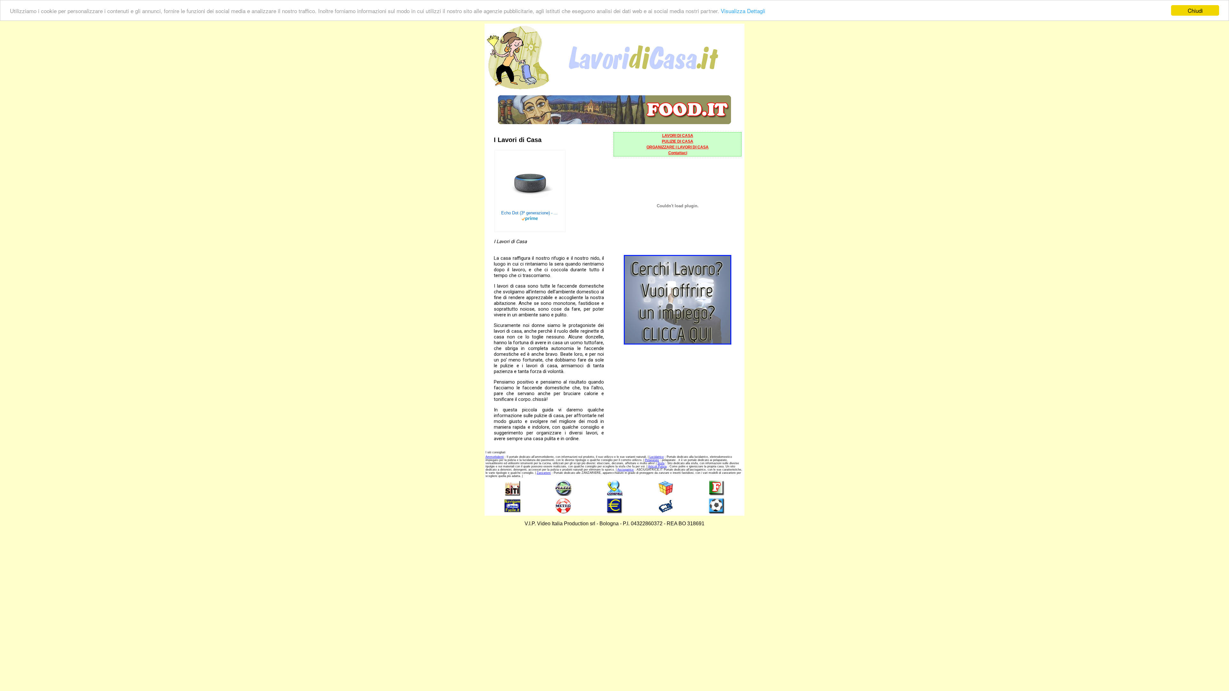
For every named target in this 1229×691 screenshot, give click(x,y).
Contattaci (677, 153)
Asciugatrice (625, 469)
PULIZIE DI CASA (677, 141)
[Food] (614, 122)
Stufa (660, 463)
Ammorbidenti (495, 456)
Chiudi (1195, 10)
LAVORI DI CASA (677, 135)
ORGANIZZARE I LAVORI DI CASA (678, 147)
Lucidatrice (656, 456)
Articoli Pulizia (657, 466)
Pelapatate (652, 460)
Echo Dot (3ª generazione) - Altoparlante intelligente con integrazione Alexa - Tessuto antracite (530, 212)
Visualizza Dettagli (743, 11)
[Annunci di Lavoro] (677, 343)
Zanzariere (544, 472)
